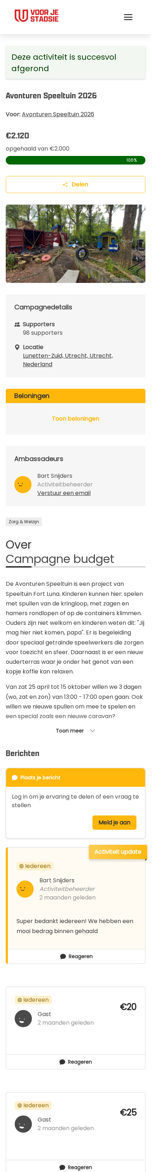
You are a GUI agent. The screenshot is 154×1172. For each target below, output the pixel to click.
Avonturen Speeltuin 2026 (58, 114)
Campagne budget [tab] (60, 559)
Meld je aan (114, 822)
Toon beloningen (75, 419)
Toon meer (70, 730)
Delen (80, 184)
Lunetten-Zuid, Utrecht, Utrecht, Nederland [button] (68, 360)
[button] (128, 17)
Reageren (81, 956)
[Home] (36, 16)
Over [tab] (19, 545)
